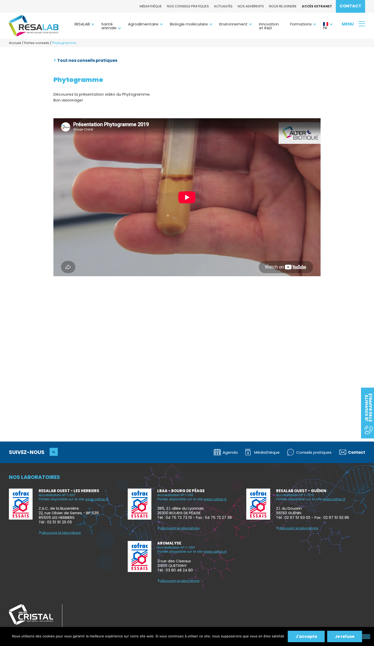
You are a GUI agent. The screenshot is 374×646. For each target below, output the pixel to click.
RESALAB (82, 24)
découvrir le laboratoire (61, 532)
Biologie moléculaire (189, 24)
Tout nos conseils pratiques (87, 60)
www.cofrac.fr (96, 499)
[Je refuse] (362, 636)
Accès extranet (317, 6)
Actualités (223, 6)
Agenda (230, 452)
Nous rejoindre (283, 6)
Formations (301, 24)
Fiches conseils (36, 42)
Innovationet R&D (269, 26)
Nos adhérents (251, 6)
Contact (350, 6)
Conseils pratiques (314, 452)
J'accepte (306, 636)
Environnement (233, 24)
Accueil (15, 42)
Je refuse (344, 636)
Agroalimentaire (143, 24)
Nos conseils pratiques (188, 6)
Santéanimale (109, 26)
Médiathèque (151, 6)
